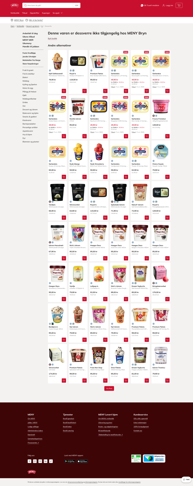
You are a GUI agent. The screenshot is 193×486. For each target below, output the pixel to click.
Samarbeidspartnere (35, 439)
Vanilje (72, 286)
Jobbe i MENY (32, 423)
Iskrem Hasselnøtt (56, 245)
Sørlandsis (115, 74)
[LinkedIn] (45, 461)
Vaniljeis (52, 205)
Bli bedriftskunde (104, 431)
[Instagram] (35, 461)
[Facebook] (29, 461)
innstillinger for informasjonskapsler (130, 482)
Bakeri (25, 77)
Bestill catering (68, 431)
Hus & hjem (27, 134)
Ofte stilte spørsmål (141, 419)
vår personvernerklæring (75, 482)
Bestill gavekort (68, 419)
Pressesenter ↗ (33, 443)
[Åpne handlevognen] (179, 5)
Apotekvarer (28, 131)
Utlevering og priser (105, 423)
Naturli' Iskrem (137, 205)
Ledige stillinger (33, 427)
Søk (76, 5)
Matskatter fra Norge (31, 60)
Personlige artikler (30, 127)
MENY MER (28, 40)
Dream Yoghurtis (138, 286)
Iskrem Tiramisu (158, 368)
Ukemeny (27, 43)
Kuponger (46, 13)
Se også (56, 13)
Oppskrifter (34, 13)
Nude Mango (75, 164)
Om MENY (31, 419)
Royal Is (73, 74)
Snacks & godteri (30, 117)
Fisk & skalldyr (29, 74)
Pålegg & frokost (29, 91)
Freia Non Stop (96, 368)
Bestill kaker (67, 427)
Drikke (25, 102)
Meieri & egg (28, 88)
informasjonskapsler (91, 482)
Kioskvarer (27, 120)
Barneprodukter (29, 124)
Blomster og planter (31, 142)
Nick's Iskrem (75, 245)
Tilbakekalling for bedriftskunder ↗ (110, 435)
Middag (26, 81)
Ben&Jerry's (53, 327)
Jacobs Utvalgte (29, 56)
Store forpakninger (31, 64)
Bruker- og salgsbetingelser (108, 427)
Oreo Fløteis (116, 368)
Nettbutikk (15, 13)
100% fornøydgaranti (141, 427)
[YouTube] (40, 461)
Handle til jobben (31, 46)
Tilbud (24, 13)
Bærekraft (31, 435)
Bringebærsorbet (159, 286)
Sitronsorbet (75, 205)
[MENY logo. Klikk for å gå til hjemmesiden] (15, 5)
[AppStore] (82, 461)
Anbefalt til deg (30, 33)
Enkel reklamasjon (140, 423)
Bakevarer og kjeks (30, 113)
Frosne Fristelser (159, 119)
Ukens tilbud (29, 37)
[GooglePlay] (69, 461)
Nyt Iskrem (74, 327)
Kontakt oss (138, 431)
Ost (24, 106)
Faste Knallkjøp (29, 53)
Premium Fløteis (96, 74)
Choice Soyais (158, 164)
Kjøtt (24, 95)
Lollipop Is (94, 286)
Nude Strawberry (97, 164)
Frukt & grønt (28, 70)
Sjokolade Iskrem (118, 205)
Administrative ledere (35, 431)
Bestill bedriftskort (69, 423)
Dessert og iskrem (30, 109)
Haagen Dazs (95, 245)
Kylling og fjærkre (30, 84)
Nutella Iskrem (75, 119)
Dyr (24, 138)
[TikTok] (51, 461)
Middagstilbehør (29, 99)
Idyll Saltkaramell (56, 74)
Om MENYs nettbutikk (106, 419)
